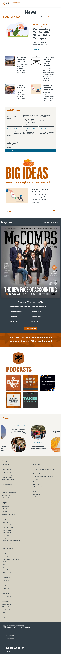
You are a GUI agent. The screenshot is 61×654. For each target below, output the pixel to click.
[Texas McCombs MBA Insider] (50, 438)
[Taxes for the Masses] (30, 400)
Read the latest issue (30, 301)
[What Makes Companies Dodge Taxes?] (30, 196)
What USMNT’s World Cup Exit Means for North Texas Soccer (29, 132)
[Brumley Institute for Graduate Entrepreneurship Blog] (10, 438)
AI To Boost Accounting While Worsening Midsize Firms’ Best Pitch (46, 132)
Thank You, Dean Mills (38, 306)
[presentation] (17, 29)
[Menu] (57, 3)
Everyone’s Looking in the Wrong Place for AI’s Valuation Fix (12, 143)
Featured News (38, 26)
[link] (30, 196)
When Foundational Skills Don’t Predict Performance (45, 116)
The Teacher (35, 322)
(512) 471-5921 (10, 638)
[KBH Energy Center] (13, 400)
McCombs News (52, 17)
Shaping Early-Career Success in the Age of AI (14, 132)
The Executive (36, 311)
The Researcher (36, 317)
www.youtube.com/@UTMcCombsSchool (30, 341)
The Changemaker (16, 311)
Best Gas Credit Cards (13, 116)
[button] (6, 211)
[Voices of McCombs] (30, 383)
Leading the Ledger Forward (20, 306)
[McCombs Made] (13, 383)
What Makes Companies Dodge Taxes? (48, 88)
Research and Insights (40, 24)
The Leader (14, 317)
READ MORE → (36, 49)
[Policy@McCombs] (47, 383)
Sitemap (45, 651)
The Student (14, 322)
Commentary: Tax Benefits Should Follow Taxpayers (42, 34)
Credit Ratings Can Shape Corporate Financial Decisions (48, 61)
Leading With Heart (21, 87)
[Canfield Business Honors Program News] (30, 438)
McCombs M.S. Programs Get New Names (22, 59)
